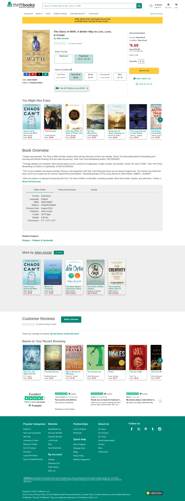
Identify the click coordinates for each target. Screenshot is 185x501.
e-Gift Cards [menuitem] (93, 14)
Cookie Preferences (102, 494)
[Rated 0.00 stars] (60, 43)
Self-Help (27, 437)
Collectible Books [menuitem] (77, 14)
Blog (50, 444)
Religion (26, 240)
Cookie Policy (88, 494)
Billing (75, 452)
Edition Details (40, 190)
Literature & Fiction (30, 440)
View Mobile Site (54, 448)
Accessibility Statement (121, 494)
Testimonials (103, 452)
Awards (94, 190)
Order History (53, 467)
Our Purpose (103, 433)
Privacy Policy (39, 494)
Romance (27, 452)
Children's (27, 429)
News (100, 448)
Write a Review (71, 319)
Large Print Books (30, 456)
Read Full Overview (31, 182)
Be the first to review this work (64, 334)
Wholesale (77, 433)
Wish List (51, 471)
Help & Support (79, 444)
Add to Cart (144, 71)
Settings (51, 459)
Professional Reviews (67, 190)
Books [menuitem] (38, 14)
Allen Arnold (62, 38)
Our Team (102, 437)
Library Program (79, 429)
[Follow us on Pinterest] (146, 429)
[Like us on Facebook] (132, 429)
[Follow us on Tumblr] (153, 429)
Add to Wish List (143, 79)
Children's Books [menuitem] (60, 14)
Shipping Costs (79, 448)
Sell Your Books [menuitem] (156, 14)
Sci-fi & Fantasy (29, 448)
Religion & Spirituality (42, 240)
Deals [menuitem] (48, 14)
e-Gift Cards (53, 440)
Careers (101, 444)
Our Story (102, 429)
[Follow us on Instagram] (160, 429)
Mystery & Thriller (30, 444)
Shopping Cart (54, 463)
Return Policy (78, 456)
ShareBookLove (54, 429)
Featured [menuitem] (27, 14)
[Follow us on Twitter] (139, 429)
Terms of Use (27, 494)
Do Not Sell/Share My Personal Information (64, 494)
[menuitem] (158, 5)
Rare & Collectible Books (33, 459)
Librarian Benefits (55, 437)
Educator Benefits (55, 433)
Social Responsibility (106, 440)
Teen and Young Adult (32, 433)
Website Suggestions (81, 459)
